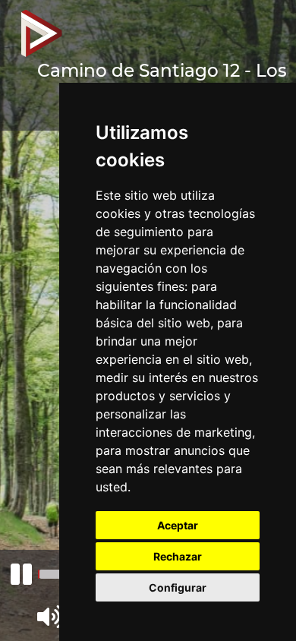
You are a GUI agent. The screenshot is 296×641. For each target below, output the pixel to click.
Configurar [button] (177, 587)
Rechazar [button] (177, 556)
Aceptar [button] (177, 525)
